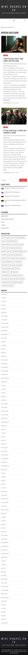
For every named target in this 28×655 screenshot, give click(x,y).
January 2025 (4, 363)
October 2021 (4, 506)
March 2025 (3, 356)
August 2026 (4, 294)
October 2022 (4, 462)
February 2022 (4, 491)
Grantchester (18, 254)
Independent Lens (9, 261)
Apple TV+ (4, 241)
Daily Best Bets (4, 216)
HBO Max (13, 258)
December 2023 (4, 411)
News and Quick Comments (7, 219)
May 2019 (3, 612)
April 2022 (3, 484)
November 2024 (4, 371)
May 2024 (3, 393)
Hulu (3, 261)
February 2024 (4, 403)
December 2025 (4, 323)
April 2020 (3, 572)
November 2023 (4, 414)
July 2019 (3, 604)
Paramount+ (4, 272)
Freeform (21, 251)
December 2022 (4, 455)
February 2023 (4, 447)
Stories (5, 55)
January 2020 (4, 583)
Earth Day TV (9, 251)
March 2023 (3, 444)
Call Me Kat (13, 244)
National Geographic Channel (8, 268)
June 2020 (3, 564)
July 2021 (3, 517)
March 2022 (3, 488)
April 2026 (3, 308)
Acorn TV (13, 237)
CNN (2, 248)
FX (25, 251)
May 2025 (3, 349)
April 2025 (3, 352)
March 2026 (3, 312)
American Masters (20, 237)
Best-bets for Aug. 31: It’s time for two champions (12, 192)
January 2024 (4, 407)
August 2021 (4, 513)
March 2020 (3, 575)
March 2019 (3, 619)
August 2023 (4, 425)
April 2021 (3, 528)
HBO (9, 258)
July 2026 (3, 298)
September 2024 (5, 378)
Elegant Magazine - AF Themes (8, 651)
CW (6, 248)
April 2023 (3, 440)
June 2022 (3, 477)
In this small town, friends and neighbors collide (14, 131)
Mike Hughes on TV (14, 8)
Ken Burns (19, 265)
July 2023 (3, 429)
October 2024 (4, 374)
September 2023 (5, 422)
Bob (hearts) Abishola (12, 241)
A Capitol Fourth (5, 237)
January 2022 (4, 495)
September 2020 (5, 553)
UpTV (12, 285)
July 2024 (3, 385)
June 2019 (3, 608)
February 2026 (4, 316)
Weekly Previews (5, 228)
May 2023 (3, 436)
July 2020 (3, 561)
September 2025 (5, 334)
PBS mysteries (14, 275)
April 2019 (3, 615)
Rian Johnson (5, 278)
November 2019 (4, 590)
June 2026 (3, 301)
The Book (3, 225)
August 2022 (4, 469)
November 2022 (4, 458)
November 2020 (4, 546)
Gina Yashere (11, 254)
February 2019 (4, 623)
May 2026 (3, 305)
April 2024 (3, 396)
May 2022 (3, 480)
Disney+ (3, 251)
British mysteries (5, 244)
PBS (10, 272)
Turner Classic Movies (17, 282)
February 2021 (4, 535)
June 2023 (3, 433)
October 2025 (4, 330)
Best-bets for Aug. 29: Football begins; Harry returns (13, 205)
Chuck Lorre (20, 244)
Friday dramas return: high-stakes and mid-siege (13, 59)
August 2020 (4, 557)
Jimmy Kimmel (4, 265)
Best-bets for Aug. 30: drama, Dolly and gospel (12, 196)
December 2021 (4, 498)
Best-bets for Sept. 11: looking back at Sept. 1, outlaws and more (14, 188)
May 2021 (3, 524)
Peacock (20, 275)
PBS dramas (14, 272)
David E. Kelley (18, 248)
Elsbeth (15, 251)
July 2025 (3, 341)
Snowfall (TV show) (20, 278)
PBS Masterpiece (5, 275)
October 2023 (4, 418)
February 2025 (4, 360)
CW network (11, 248)
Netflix (17, 268)
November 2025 (4, 327)
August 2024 (4, 382)
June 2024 (3, 389)
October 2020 (4, 550)
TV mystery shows (6, 285)
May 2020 (3, 568)
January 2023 (4, 451)
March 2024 (3, 400)
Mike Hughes (7, 102)
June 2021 (3, 520)
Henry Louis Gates (21, 258)
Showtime (12, 278)
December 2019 (4, 586)
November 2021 (4, 502)
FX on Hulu (4, 254)
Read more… (7, 100)
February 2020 (4, 579)
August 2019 (4, 601)
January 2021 (4, 539)
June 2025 (3, 345)
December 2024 (4, 367)
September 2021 (5, 509)
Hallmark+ (4, 258)
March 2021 (3, 531)
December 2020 (4, 542)
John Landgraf (12, 265)
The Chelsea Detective (6, 282)
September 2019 (5, 597)
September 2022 (5, 466)
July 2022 (3, 473)
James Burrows (18, 261)
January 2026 (4, 319)
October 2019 (4, 593)
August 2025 (4, 338)
